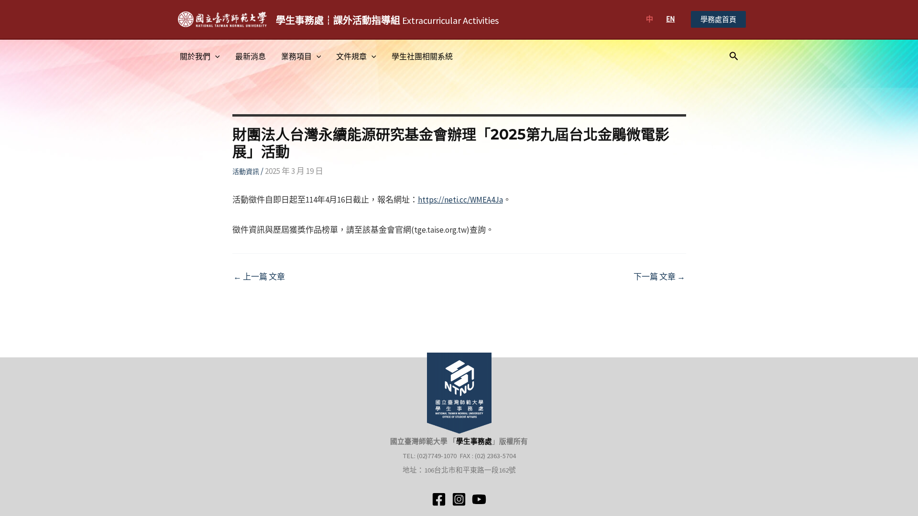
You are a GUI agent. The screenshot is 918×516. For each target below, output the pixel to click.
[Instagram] (459, 499)
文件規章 (351, 56)
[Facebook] (439, 499)
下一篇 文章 (659, 277)
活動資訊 (245, 171)
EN (670, 18)
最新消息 (250, 56)
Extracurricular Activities (387, 20)
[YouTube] (479, 499)
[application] (215, 56)
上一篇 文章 (259, 277)
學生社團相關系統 (422, 56)
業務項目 (296, 56)
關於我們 (195, 56)
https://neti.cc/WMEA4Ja (460, 199)
